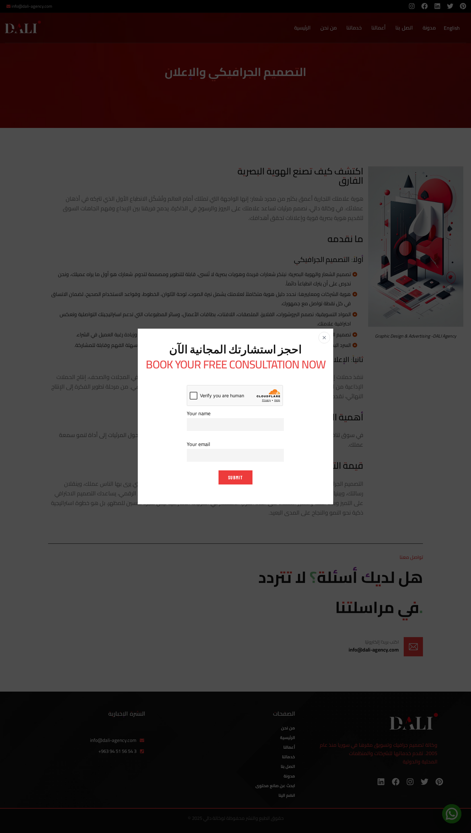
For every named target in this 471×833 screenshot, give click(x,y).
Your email (198, 444)
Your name (199, 413)
